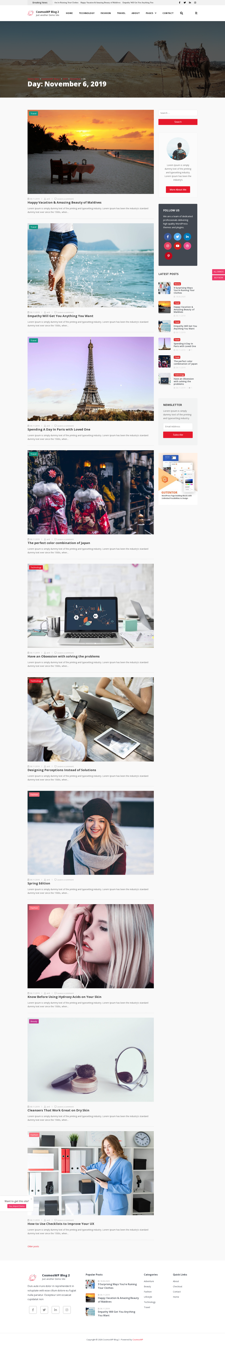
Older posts (33, 1246)
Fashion (106, 13)
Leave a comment (65, 198)
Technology (87, 13)
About (136, 13)
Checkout (177, 1286)
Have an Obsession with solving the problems (64, 656)
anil (48, 198)
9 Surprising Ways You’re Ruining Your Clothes (58, 2)
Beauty (34, 1021)
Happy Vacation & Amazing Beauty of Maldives (100, 2)
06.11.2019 (180, 315)
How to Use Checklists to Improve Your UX (61, 1224)
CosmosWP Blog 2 (47, 12)
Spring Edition (39, 883)
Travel (121, 13)
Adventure (149, 1281)
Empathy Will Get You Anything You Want (140, 2)
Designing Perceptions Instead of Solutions (62, 770)
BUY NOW (218, 277)
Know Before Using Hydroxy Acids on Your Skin (64, 997)
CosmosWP (138, 1339)
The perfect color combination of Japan (59, 543)
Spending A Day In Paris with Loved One (59, 429)
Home (69, 13)
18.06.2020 (180, 296)
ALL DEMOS (218, 271)
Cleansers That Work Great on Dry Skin (58, 1110)
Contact (168, 13)
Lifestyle (148, 1296)
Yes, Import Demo (17, 1206)
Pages (149, 13)
